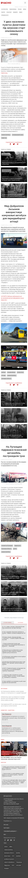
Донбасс (18, 856)
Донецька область (6, 378)
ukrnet (5, 846)
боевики (6, 868)
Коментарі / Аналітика (7, 710)
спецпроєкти (4, 15)
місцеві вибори (11, 372)
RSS (5, 834)
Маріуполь (7, 865)
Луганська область (6, 548)
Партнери (6, 828)
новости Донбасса (9, 862)
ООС (13, 865)
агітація (3, 375)
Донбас (18, 853)
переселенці (13, 9)
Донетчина (7, 856)
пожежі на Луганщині (7, 545)
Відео (2, 739)
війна (24, 9)
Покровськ (19, 862)
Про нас (6, 824)
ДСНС (15, 548)
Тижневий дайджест (10, 831)
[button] (14, 618)
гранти (3, 12)
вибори (3, 372)
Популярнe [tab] (20, 622)
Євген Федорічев (7, 725)
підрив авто (18, 545)
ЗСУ (13, 856)
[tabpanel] (14, 655)
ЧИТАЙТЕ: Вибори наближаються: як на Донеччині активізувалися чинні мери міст (12, 298)
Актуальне (4, 688)
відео (20, 12)
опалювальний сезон (17, 134)
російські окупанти (9, 859)
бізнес (19, 9)
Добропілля (20, 372)
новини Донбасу (6, 134)
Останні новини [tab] (7, 622)
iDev (11, 820)
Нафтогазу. (4, 73)
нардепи (15, 12)
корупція (9, 12)
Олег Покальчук (6, 714)
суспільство (4, 9)
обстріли (18, 865)
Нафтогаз (4, 138)
